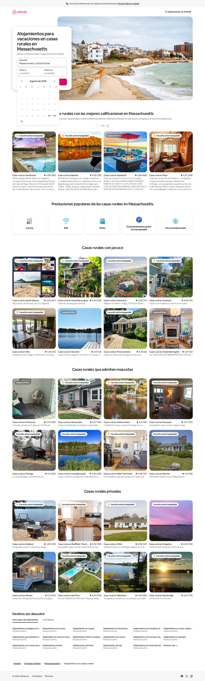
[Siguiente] (108, 126)
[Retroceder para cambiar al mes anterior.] (22, 81)
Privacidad (37, 676)
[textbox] (29, 73)
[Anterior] (97, 126)
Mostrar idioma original (128, 3)
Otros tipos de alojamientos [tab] (25, 620)
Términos (49, 676)
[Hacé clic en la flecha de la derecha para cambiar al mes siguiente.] (54, 81)
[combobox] (42, 63)
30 (54, 115)
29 (49, 115)
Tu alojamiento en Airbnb (178, 11)
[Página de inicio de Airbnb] (19, 11)
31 (22, 121)
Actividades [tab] (48, 620)
